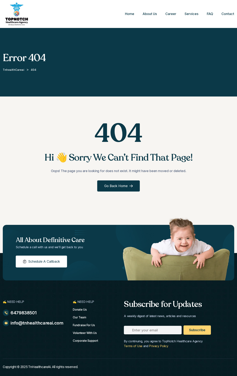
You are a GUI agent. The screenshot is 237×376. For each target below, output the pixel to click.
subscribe (197, 330)
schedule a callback (44, 261)
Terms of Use (133, 346)
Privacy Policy (158, 346)
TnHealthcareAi (39, 367)
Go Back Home (116, 186)
